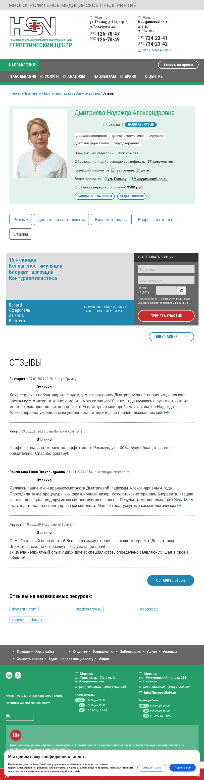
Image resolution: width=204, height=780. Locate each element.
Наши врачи (32, 93)
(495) (154, 687)
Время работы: (85, 695)
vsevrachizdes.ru (27, 619)
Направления (103, 651)
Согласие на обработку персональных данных (163, 303)
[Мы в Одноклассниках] (18, 675)
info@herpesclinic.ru (156, 50)
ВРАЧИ (130, 76)
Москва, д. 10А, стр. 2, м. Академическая (109, 22)
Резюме (20, 219)
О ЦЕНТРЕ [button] (153, 76)
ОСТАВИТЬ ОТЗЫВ (170, 580)
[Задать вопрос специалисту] (193, 30)
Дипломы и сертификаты (61, 219)
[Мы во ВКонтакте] (9, 675)
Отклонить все (152, 767)
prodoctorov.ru (89, 609)
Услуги (152, 651)
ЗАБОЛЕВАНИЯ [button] (23, 76)
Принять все (183, 767)
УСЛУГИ (52, 76)
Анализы (170, 651)
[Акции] (193, 42)
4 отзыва (113, 124)
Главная (15, 93)
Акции (104, 658)
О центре (80, 651)
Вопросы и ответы (155, 219)
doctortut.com (24, 609)
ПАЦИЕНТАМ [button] (105, 76)
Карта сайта (44, 651)
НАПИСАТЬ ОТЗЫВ (141, 124)
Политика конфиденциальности (28, 703)
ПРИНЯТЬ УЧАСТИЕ (166, 316)
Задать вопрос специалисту (71, 658)
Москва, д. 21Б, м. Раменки (153, 24)
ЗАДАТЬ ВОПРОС (132, 196)
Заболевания (130, 651)
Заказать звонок (30, 658)
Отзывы (20, 234)
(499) (90, 687)
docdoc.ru (149, 609)
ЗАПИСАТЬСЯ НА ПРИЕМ (94, 196)
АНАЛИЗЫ (76, 76)
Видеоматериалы (111, 219)
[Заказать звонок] (193, 18)
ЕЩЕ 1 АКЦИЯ (167, 336)
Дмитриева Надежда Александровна (72, 93)
